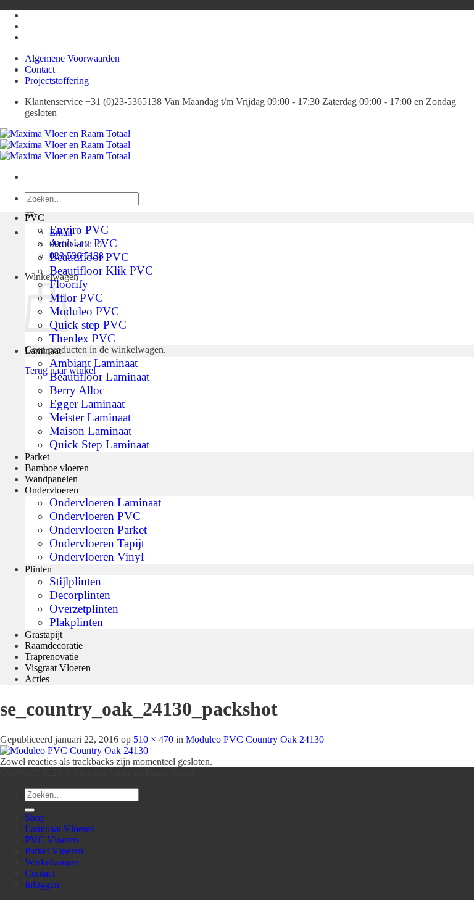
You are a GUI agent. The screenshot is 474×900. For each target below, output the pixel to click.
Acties (37, 679)
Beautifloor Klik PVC (101, 270)
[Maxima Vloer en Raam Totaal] (65, 144)
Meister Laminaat (90, 417)
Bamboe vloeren (57, 468)
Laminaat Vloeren (60, 829)
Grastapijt (43, 634)
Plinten (38, 569)
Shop (35, 817)
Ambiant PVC (83, 243)
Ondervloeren (51, 490)
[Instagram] (28, 26)
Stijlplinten (75, 581)
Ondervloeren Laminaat (105, 502)
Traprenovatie (51, 656)
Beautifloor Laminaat (99, 376)
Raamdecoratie (54, 645)
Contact (40, 69)
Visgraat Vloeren (58, 668)
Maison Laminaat (90, 430)
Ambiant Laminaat (93, 363)
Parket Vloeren (54, 851)
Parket (37, 457)
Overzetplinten (83, 608)
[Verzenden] (30, 810)
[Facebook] (28, 37)
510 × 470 (153, 739)
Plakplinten (76, 622)
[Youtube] (28, 15)
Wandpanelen (51, 479)
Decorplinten (79, 594)
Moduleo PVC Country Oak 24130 (255, 739)
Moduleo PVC (84, 311)
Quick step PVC (88, 324)
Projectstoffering (57, 80)
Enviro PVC (79, 229)
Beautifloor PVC (89, 256)
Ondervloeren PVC (95, 516)
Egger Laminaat (87, 403)
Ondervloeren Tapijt (96, 543)
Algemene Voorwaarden (72, 58)
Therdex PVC (82, 338)
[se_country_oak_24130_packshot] (74, 750)
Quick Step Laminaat (99, 444)
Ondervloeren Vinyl (96, 556)
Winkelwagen (51, 862)
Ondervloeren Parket (98, 529)
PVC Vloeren (51, 840)
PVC (34, 217)
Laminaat (43, 350)
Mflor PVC (76, 297)
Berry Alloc (76, 390)
